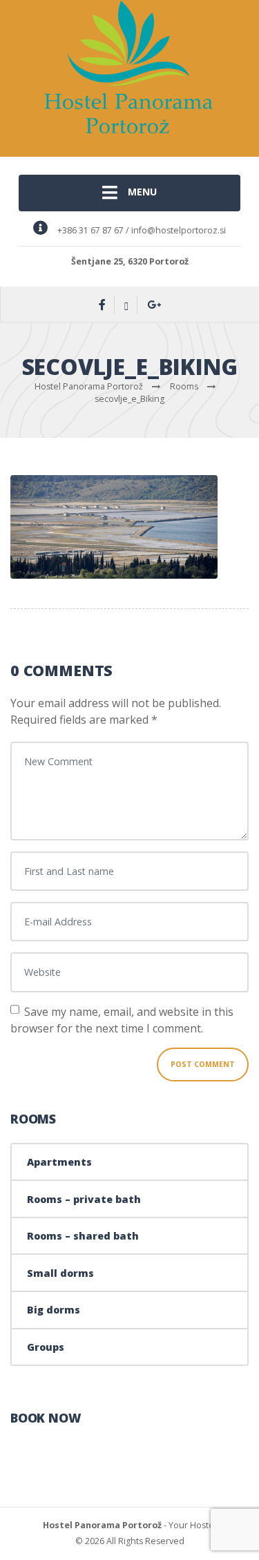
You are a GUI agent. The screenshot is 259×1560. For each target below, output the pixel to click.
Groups (45, 1347)
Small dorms (60, 1273)
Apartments (59, 1161)
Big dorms (53, 1309)
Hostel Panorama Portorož (102, 1525)
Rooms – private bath (84, 1199)
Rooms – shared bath (83, 1235)
